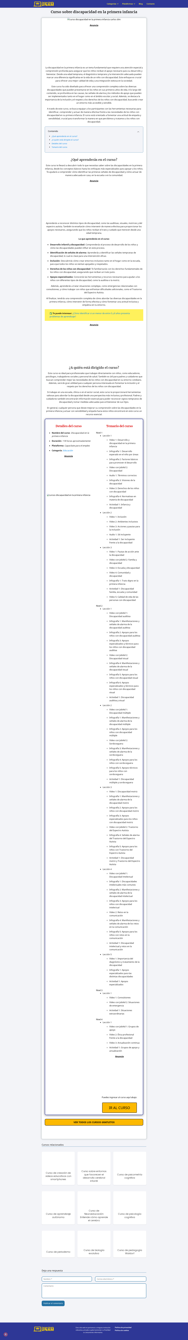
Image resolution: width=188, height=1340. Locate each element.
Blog (141, 4)
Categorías (111, 4)
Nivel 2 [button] (99, 605)
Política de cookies (122, 1330)
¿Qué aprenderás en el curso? (64, 136)
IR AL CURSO (119, 1107)
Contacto (151, 4)
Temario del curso (59, 147)
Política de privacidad (123, 1327)
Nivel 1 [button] (99, 432)
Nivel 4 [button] (99, 1019)
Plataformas (127, 4)
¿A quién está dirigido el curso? (65, 140)
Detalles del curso (59, 143)
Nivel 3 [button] (99, 990)
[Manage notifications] (6, 1334)
